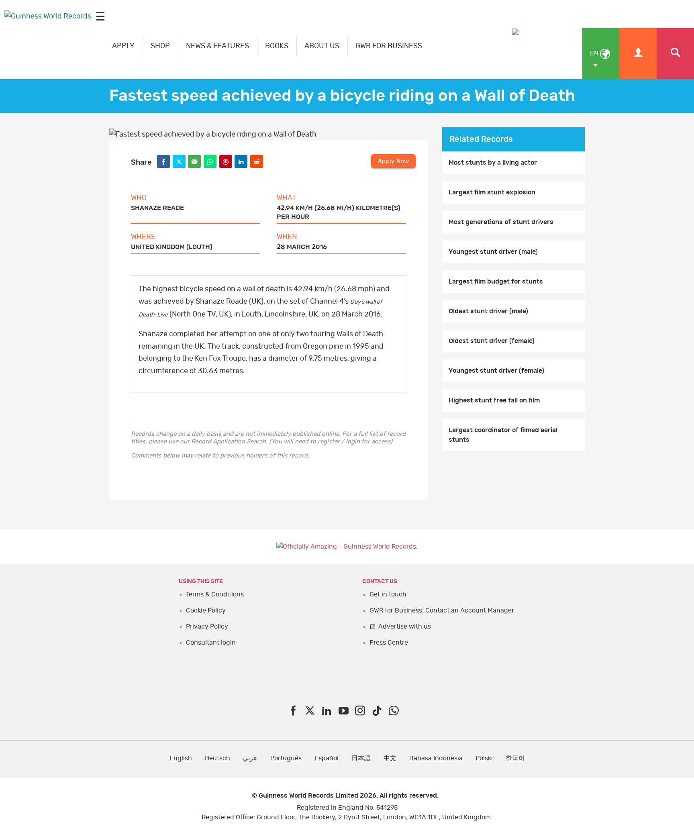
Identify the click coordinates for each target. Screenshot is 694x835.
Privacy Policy (207, 626)
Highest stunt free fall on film (494, 400)
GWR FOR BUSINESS (388, 46)
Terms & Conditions (215, 594)
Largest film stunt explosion (492, 192)
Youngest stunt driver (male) (493, 252)
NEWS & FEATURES (217, 46)
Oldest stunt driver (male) (488, 311)
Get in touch (387, 594)
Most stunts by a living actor (493, 162)
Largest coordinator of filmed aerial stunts (503, 435)
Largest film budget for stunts (496, 281)
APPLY (123, 46)
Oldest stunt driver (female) (492, 341)
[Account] (638, 53)
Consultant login (211, 642)
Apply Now (393, 161)
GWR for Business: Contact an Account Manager (441, 610)
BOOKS (276, 46)
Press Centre (388, 642)
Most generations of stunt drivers (501, 222)
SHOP (160, 46)
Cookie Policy (206, 610)
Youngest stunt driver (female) (496, 370)
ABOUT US (321, 46)
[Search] (675, 53)
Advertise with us (404, 626)
